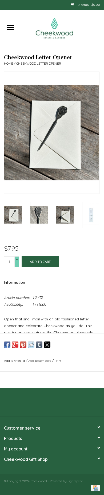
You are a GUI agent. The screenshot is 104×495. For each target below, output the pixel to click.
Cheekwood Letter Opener (38, 63)
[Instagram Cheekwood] (61, 404)
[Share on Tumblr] (39, 344)
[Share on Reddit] (31, 344)
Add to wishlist (15, 361)
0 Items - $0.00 (88, 5)
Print (57, 361)
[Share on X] (47, 344)
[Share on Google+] (15, 344)
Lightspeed (75, 481)
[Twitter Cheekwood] (52, 404)
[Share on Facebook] (7, 344)
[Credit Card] (94, 488)
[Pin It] (23, 344)
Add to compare (40, 361)
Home (8, 63)
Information (14, 282)
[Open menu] (10, 27)
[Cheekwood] (62, 27)
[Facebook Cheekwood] (42, 404)
